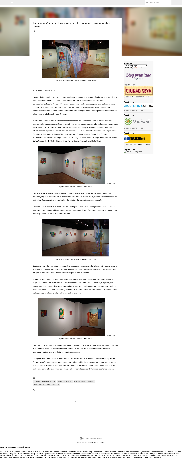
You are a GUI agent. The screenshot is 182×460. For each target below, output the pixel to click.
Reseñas (91, 381)
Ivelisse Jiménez (80, 381)
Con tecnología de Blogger (92, 438)
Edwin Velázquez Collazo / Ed (44, 381)
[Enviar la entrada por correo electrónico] (34, 379)
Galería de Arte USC (65, 381)
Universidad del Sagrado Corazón (46, 384)
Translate (140, 68)
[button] (34, 31)
